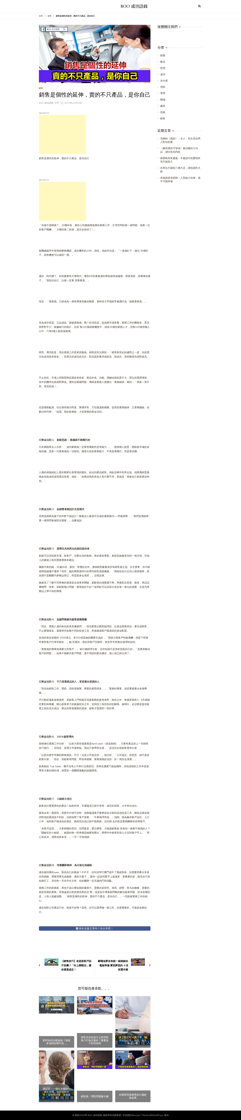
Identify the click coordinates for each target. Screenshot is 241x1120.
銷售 (41, 88)
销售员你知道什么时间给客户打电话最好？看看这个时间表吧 (95, 1040)
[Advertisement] (62, 134)
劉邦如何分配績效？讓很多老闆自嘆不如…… (56, 1042)
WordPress (157, 1115)
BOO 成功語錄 (134, 6)
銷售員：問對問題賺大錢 (95, 1096)
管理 (162, 93)
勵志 (162, 61)
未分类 (164, 80)
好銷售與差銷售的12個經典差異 (132, 1096)
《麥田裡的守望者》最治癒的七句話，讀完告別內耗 (179, 150)
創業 (162, 55)
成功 (162, 74)
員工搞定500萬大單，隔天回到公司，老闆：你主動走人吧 (133, 1040)
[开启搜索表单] (199, 6)
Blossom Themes (140, 1115)
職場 (162, 99)
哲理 (162, 68)
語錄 (162, 112)
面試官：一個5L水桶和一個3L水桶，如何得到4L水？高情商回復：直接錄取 (56, 1093)
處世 (162, 106)
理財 (162, 87)
